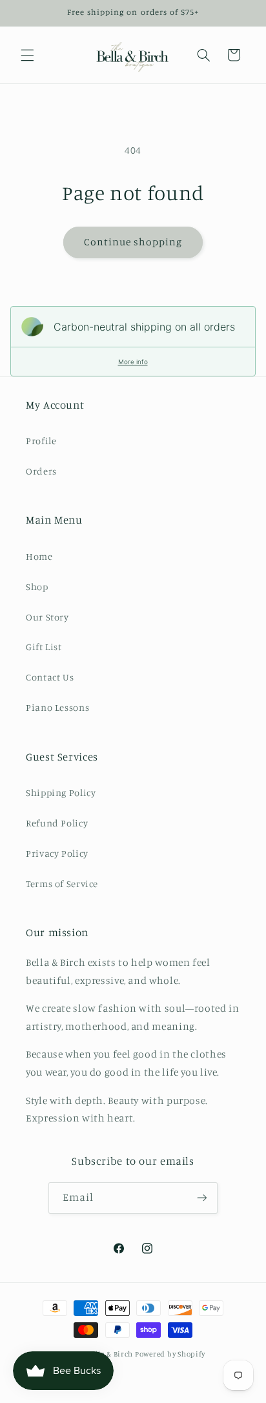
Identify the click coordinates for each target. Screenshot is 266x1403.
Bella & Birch (111, 1353)
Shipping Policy (61, 792)
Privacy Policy (57, 853)
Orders (41, 471)
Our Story (47, 616)
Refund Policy (57, 822)
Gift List (44, 646)
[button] (27, 55)
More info (133, 361)
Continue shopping (133, 242)
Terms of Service (62, 883)
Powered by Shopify (170, 1353)
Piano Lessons (57, 707)
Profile (41, 440)
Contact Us (50, 676)
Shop (37, 586)
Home (39, 556)
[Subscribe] (202, 1198)
